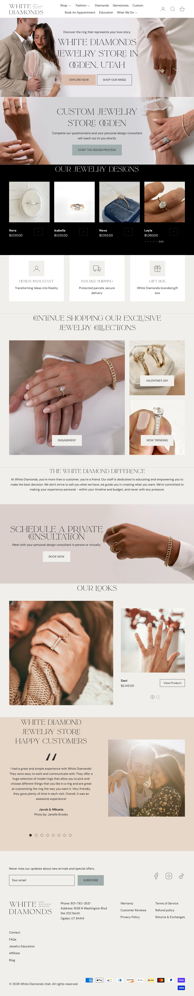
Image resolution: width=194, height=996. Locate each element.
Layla (148, 230)
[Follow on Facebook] (156, 876)
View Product (172, 683)
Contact (14, 932)
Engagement (67, 440)
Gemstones (121, 5)
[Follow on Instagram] (169, 876)
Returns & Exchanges (170, 917)
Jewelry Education (22, 946)
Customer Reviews (133, 910)
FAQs (12, 939)
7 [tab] (65, 836)
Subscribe (90, 880)
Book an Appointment (80, 12)
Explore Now (79, 80)
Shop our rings (114, 80)
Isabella (59, 230)
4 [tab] (48, 836)
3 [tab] (42, 836)
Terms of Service (166, 903)
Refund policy (164, 910)
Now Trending (157, 440)
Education (106, 12)
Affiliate (14, 953)
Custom (137, 5)
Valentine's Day (157, 381)
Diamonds (102, 5)
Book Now (56, 557)
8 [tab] (71, 836)
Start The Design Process (97, 150)
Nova (103, 230)
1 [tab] (31, 836)
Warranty (126, 903)
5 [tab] (54, 836)
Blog (12, 960)
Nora (12, 230)
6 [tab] (59, 836)
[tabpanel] (51, 770)
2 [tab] (37, 836)
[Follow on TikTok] (181, 876)
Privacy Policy (130, 917)
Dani (124, 681)
